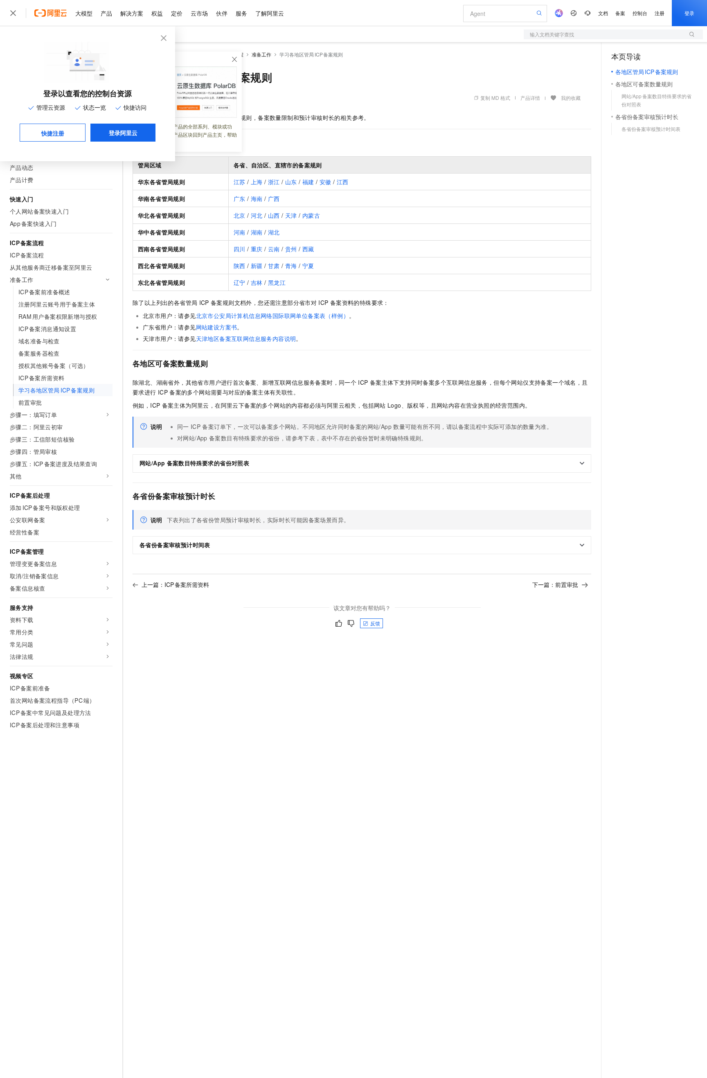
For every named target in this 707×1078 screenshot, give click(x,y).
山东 (291, 182)
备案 (620, 12)
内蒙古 (311, 215)
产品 (106, 13)
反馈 (375, 623)
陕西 (239, 266)
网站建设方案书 (216, 327)
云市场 (199, 13)
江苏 (239, 182)
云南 (274, 249)
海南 (257, 198)
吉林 (257, 282)
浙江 (274, 182)
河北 (257, 215)
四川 (239, 249)
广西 (274, 198)
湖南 (257, 232)
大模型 (83, 13)
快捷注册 (52, 133)
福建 (308, 182)
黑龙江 (277, 282)
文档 (603, 12)
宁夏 (308, 266)
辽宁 (239, 282)
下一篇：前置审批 (555, 584)
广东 (239, 198)
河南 (239, 232)
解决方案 (131, 13)
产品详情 (530, 97)
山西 (274, 215)
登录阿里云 (123, 133)
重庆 (257, 249)
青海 (291, 266)
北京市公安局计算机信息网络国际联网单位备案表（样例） (272, 315)
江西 (343, 182)
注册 (659, 12)
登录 (689, 12)
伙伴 (221, 13)
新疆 (257, 266)
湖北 (274, 232)
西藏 (308, 249)
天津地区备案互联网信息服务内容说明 (246, 338)
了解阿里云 (269, 13)
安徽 (325, 182)
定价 (176, 13)
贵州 (291, 249)
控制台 (640, 12)
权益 (157, 13)
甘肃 (274, 266)
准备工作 (261, 54)
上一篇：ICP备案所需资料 (175, 584)
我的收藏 (571, 97)
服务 (241, 13)
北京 (239, 215)
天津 (291, 215)
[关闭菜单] (13, 13)
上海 (257, 182)
